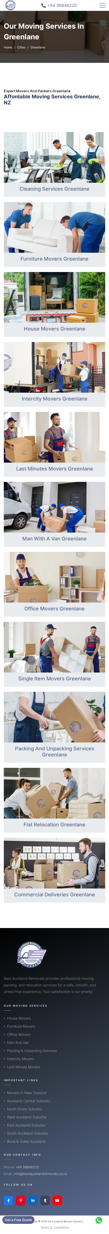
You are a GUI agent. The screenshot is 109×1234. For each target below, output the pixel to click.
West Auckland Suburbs (26, 1117)
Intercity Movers (20, 1059)
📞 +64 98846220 (59, 5)
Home (8, 47)
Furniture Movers (21, 1026)
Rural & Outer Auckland (26, 1141)
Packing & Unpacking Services (32, 1050)
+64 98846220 (27, 1167)
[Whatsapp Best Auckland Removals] (99, 1220)
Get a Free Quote (18, 1220)
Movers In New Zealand (26, 1093)
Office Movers (18, 1034)
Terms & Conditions (54, 1227)
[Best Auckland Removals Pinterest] (21, 1200)
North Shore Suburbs (24, 1109)
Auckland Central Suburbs (28, 1101)
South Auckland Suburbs (27, 1133)
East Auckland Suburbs (26, 1125)
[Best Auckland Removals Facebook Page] (8, 1200)
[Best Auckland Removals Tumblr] (45, 1200)
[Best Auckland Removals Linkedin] (33, 1200)
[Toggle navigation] (102, 5)
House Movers (19, 1018)
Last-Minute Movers (23, 1067)
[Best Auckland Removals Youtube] (57, 1200)
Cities (21, 47)
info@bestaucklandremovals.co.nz (40, 1174)
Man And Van (18, 1042)
